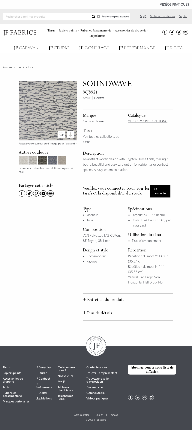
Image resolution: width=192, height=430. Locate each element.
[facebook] (164, 33)
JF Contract (43, 378)
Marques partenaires (16, 401)
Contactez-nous (96, 367)
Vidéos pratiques (174, 4)
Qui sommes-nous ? (66, 369)
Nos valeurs (65, 376)
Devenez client (95, 387)
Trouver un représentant (101, 373)
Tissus (51, 31)
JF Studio (41, 373)
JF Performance (44, 385)
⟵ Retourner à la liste (18, 67)
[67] (53, 160)
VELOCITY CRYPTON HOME (147, 121)
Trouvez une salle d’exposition (97, 380)
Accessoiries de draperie (130, 31)
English (183, 16)
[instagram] (185, 33)
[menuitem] (52, 30)
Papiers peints (68, 31)
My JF (143, 16)
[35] (62, 160)
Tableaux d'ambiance (162, 16)
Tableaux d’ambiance (65, 388)
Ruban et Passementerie (95, 31)
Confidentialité (82, 415)
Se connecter (160, 191)
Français (114, 415)
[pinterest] (178, 33)
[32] (23, 160)
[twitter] (171, 33)
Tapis (6, 387)
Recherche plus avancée (115, 16)
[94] (33, 160)
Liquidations (97, 36)
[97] (43, 160)
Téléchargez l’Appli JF (65, 397)
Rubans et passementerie (12, 394)
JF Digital (41, 393)
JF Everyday (43, 367)
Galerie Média (95, 393)
